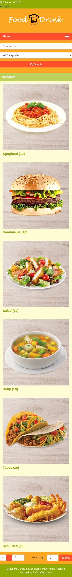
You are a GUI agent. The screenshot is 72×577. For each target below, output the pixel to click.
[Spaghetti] (36, 116)
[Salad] (36, 273)
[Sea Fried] (36, 509)
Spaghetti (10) (14, 154)
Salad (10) (10, 311)
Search (37, 64)
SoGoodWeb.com (35, 568)
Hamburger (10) (15, 232)
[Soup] (36, 352)
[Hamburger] (36, 195)
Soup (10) (10, 389)
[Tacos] (36, 430)
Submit (65, 557)
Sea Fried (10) (14, 546)
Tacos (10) (11, 467)
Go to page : (39, 557)
